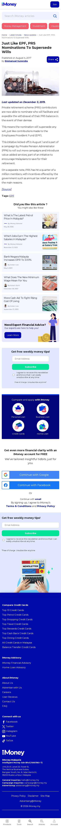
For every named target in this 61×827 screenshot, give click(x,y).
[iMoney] (9, 4)
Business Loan (42, 417)
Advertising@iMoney (30, 801)
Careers (6, 692)
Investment (39, 26)
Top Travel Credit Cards (15, 624)
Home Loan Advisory (14, 667)
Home (4, 35)
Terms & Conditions (18, 506)
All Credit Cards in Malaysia (17, 642)
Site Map (45, 796)
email (38, 499)
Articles (42, 824)
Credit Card (16, 29)
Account (54, 824)
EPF (11, 196)
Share (51, 59)
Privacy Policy (46, 506)
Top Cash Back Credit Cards (17, 633)
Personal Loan (18, 417)
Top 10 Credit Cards (13, 610)
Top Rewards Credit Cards (16, 628)
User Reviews (9, 696)
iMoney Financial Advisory (16, 662)
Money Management (15, 26)
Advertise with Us (12, 687)
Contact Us (8, 701)
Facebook (11, 721)
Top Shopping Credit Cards (17, 619)
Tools (19, 824)
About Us (7, 682)
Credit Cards (18, 434)
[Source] (7, 189)
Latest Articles (15, 35)
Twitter (10, 726)
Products (7, 824)
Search (30, 824)
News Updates (30, 35)
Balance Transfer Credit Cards (19, 647)
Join (55, 4)
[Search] (55, 16)
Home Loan (42, 434)
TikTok (9, 740)
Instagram (11, 731)
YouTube (11, 735)
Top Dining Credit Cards (15, 637)
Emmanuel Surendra (16, 61)
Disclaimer (33, 796)
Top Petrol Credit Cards (15, 614)
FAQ (4, 706)
